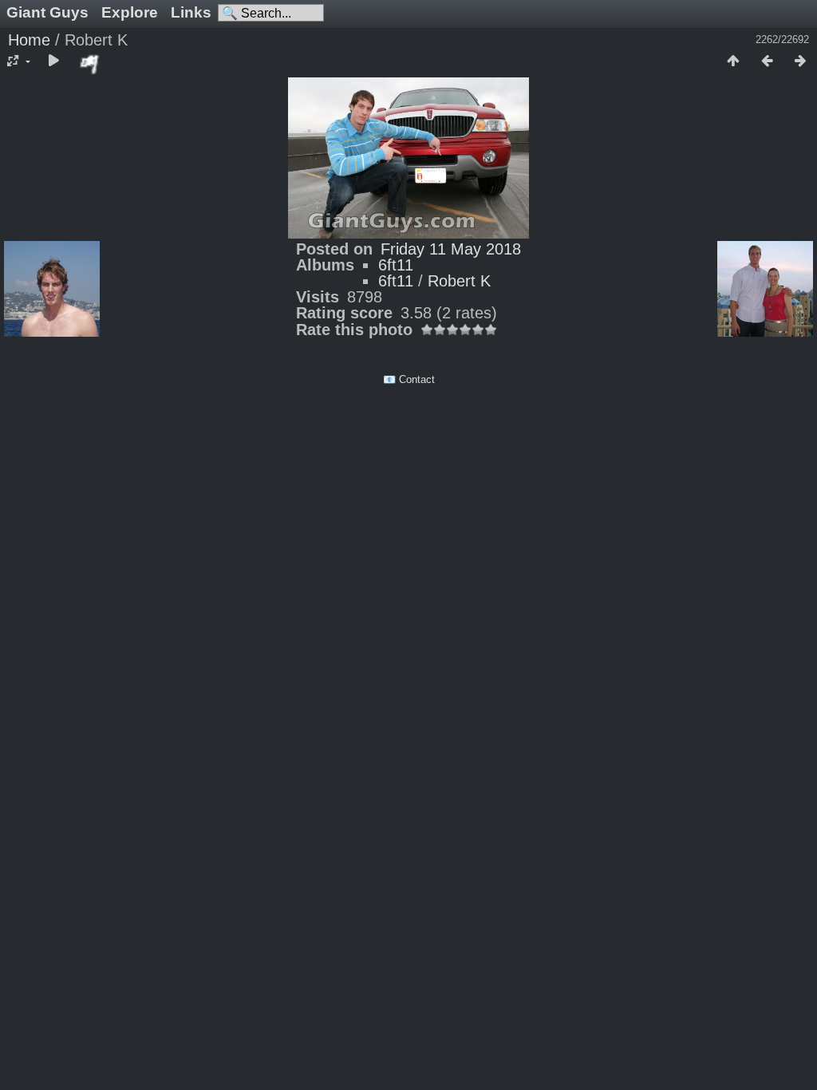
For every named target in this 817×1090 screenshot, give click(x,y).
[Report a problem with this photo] (90, 63)
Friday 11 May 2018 (451, 249)
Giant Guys (47, 12)
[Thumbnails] (733, 61)
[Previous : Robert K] (766, 61)
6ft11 (395, 265)
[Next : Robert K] (800, 61)
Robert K (459, 281)
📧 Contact (409, 379)
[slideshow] (53, 61)
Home (29, 40)
